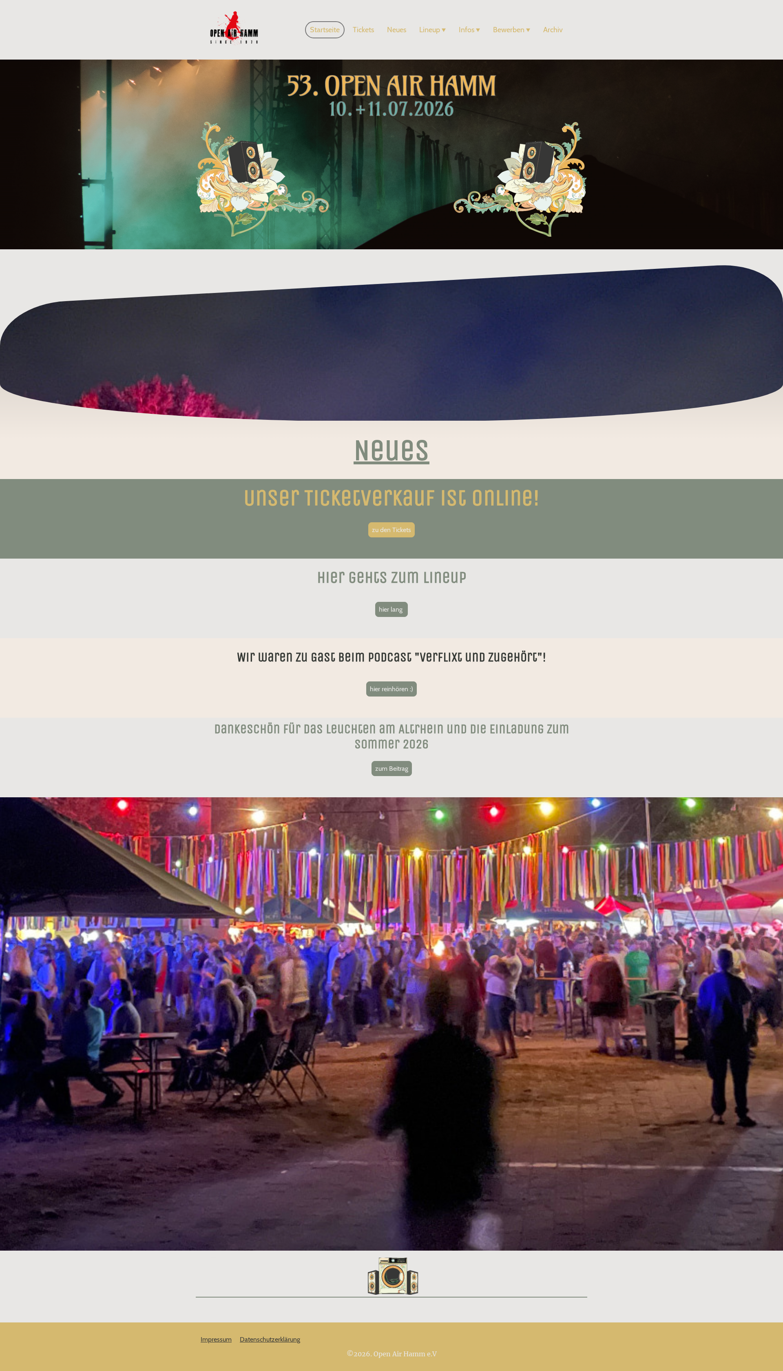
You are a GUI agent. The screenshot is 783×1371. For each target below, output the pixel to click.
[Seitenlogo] (234, 29)
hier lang (391, 609)
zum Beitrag (391, 768)
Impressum (216, 1339)
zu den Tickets (391, 530)
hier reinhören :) (391, 689)
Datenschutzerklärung (270, 1339)
